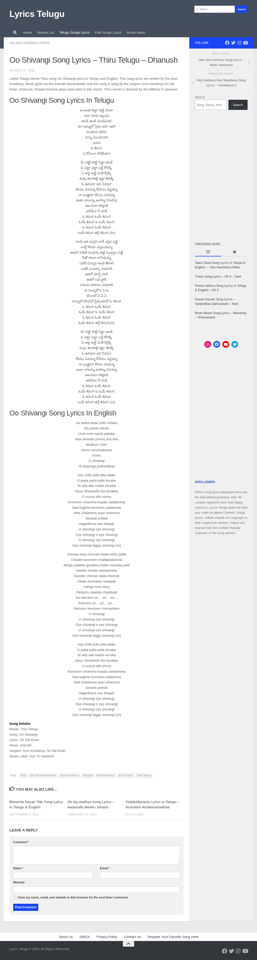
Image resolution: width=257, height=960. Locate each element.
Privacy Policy (106, 937)
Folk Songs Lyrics (108, 32)
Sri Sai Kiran (125, 775)
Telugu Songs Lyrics (74, 32)
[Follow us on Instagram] (239, 42)
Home (27, 32)
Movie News (136, 32)
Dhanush (87, 775)
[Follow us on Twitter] (233, 42)
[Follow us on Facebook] (227, 42)
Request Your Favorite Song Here (173, 937)
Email (105, 868)
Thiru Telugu (143, 775)
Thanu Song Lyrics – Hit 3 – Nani (218, 276)
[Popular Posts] (234, 252)
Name (18, 868)
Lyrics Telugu (37, 14)
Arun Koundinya (69, 775)
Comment (21, 842)
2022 (23, 775)
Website (19, 882)
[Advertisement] (221, 175)
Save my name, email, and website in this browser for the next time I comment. (73, 897)
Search (200, 97)
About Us (66, 937)
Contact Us (132, 937)
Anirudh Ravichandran (43, 775)
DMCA (85, 937)
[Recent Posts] (208, 252)
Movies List (45, 32)
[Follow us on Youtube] (245, 42)
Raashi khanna (106, 775)
